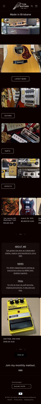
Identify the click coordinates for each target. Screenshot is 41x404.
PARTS (7, 151)
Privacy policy (18, 399)
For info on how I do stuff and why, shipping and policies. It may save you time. (20, 287)
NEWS (20, 264)
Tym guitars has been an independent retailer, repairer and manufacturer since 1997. (20, 253)
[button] (4, 6)
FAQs (20, 281)
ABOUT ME (20, 246)
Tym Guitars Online (15, 397)
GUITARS (8, 116)
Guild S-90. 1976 (27, 218)
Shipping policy (29, 399)
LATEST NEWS (20, 79)
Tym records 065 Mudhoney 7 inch (9, 219)
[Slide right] (25, 234)
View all (20, 355)
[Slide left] (16, 234)
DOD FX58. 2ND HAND (11, 339)
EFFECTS (8, 186)
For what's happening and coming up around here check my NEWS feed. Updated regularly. (20, 270)
